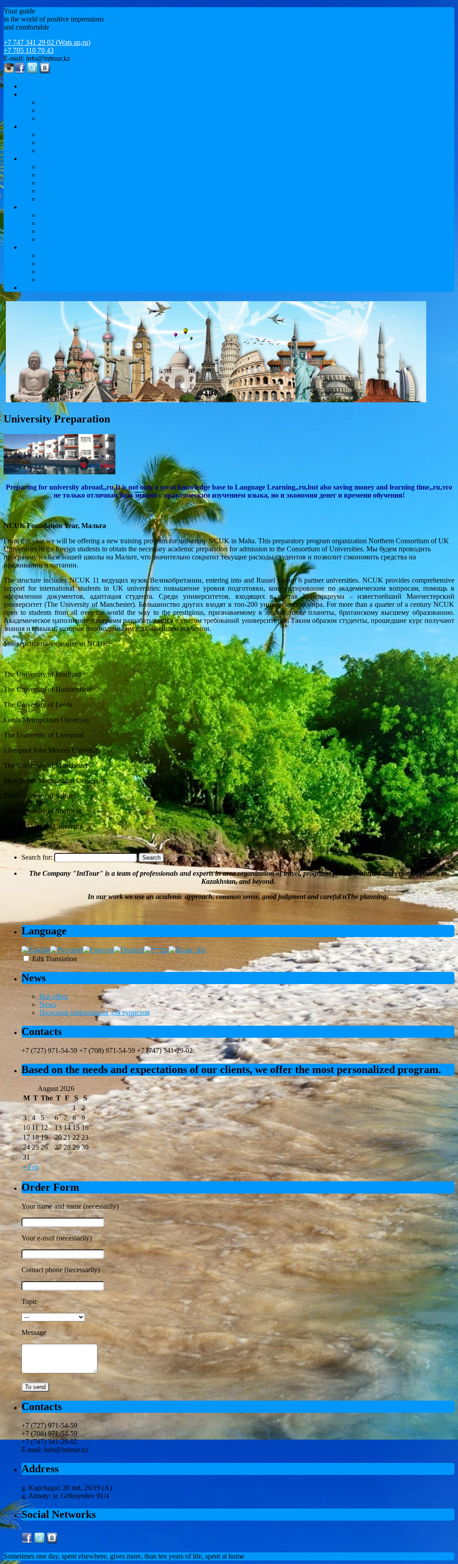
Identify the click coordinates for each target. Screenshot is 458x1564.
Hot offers (53, 996)
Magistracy (55, 191)
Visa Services (58, 271)
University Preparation (71, 175)
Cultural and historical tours (78, 223)
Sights (48, 215)
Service (31, 247)
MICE (30, 94)
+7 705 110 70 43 (29, 50)
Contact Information (49, 287)
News (47, 1004)
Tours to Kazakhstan (50, 207)
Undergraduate (60, 183)
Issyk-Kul (53, 150)
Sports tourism (59, 118)
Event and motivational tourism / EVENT (98, 110)
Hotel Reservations (66, 263)
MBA (47, 199)
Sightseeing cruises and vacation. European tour (106, 134)
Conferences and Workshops (79, 102)
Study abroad (40, 158)
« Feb (31, 1167)
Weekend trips (59, 239)
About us (34, 86)
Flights (49, 255)
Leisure (31, 126)
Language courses (64, 166)
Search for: (36, 857)
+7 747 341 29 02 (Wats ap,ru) (47, 42)
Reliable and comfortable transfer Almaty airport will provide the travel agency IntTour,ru (165, 279)
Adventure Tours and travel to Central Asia (100, 231)
